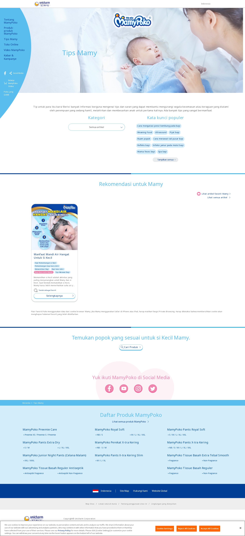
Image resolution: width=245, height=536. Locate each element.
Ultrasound (160, 132)
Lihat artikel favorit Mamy (215, 193)
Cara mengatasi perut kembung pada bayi (158, 125)
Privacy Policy (64, 530)
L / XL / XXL (64, 447)
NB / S (100, 434)
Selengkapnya (54, 295)
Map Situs (90, 504)
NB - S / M (101, 447)
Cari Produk (131, 347)
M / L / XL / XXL (138, 434)
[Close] (240, 528)
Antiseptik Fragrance (34, 473)
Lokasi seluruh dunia (107, 504)
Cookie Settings (165, 528)
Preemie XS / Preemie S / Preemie (40, 434)
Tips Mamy (10, 39)
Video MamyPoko (14, 50)
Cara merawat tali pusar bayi (168, 138)
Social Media (18, 73)
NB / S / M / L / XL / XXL (180, 447)
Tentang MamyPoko (10, 21)
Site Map (124, 490)
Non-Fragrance (210, 460)
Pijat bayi (174, 132)
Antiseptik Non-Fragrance (71, 473)
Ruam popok (143, 138)
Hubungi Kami (140, 490)
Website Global (159, 490)
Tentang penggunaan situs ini (134, 504)
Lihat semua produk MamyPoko (129, 421)
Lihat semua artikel (217, 197)
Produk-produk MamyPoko (10, 30)
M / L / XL (101, 460)
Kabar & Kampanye (10, 57)
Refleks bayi (143, 145)
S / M (27, 447)
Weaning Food (144, 132)
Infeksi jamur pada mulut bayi (168, 145)
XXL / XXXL (29, 460)
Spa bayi (162, 151)
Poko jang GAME (8, 93)
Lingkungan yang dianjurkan (163, 504)
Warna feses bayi (146, 151)
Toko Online (11, 44)
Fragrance (173, 460)
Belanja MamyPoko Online (13, 83)
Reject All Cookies (186, 528)
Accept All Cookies (210, 528)
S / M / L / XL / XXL (177, 434)
